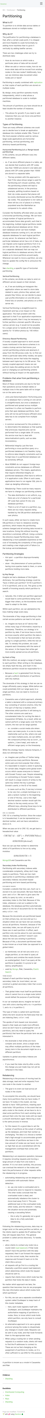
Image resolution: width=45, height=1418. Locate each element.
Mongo (15, 969)
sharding (9, 268)
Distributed (11, 10)
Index (7, 1395)
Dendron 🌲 (19, 1414)
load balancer (21, 1248)
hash (16, 673)
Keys (7, 1398)
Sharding (9, 1379)
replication (38, 82)
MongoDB (7, 860)
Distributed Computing (14, 1392)
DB (4, 10)
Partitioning (21, 10)
